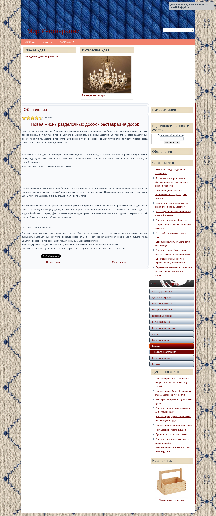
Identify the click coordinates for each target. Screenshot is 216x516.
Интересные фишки (162, 315)
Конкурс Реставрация (165, 352)
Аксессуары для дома (162, 291)
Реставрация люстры (93, 95)
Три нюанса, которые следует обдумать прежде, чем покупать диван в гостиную (171, 182)
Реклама (156, 364)
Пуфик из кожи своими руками (171, 434)
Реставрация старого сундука (171, 430)
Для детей (157, 333)
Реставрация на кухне (163, 340)
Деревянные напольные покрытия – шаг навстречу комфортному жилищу (173, 271)
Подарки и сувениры (162, 309)
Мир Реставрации (53, 31)
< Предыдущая (52, 262)
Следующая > (119, 262)
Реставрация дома (161, 321)
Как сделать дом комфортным (41, 56)
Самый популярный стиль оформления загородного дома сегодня (171, 194)
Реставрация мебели (162, 303)
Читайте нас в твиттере (171, 500)
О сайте (47, 41)
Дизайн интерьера (161, 297)
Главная (30, 41)
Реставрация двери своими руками (174, 425)
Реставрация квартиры (163, 327)
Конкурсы (157, 346)
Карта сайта (67, 41)
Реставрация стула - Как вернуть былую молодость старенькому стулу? (172, 382)
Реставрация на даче (162, 357)
